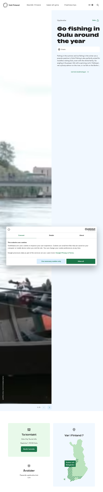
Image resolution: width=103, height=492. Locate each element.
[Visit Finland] (11, 5)
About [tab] (81, 235)
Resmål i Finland (34, 5)
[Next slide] (49, 407)
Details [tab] (51, 235)
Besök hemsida (29, 449)
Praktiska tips (70, 5)
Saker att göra (52, 5)
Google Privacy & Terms (65, 253)
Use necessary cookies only (51, 261)
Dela (94, 20)
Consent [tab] (21, 235)
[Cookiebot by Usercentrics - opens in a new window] (86, 229)
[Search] (98, 5)
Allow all (81, 261)
